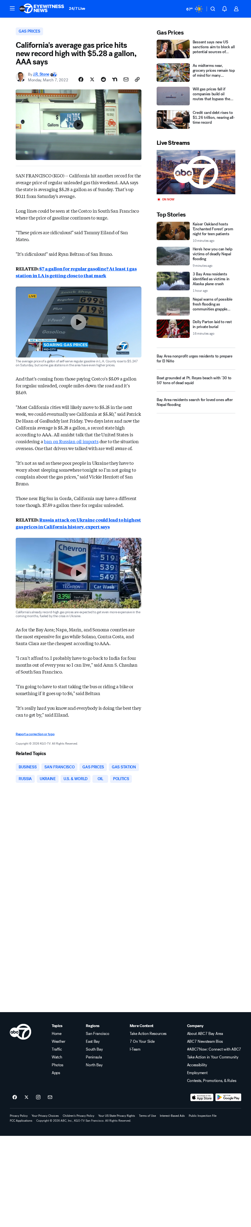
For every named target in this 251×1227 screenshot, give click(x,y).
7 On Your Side (142, 1041)
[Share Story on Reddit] (103, 79)
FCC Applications (21, 1120)
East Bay (93, 1041)
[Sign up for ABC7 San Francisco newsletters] (50, 1097)
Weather (58, 1041)
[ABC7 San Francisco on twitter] (26, 1097)
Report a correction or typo (35, 734)
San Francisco (97, 1034)
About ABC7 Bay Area (205, 1034)
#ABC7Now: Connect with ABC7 (214, 1049)
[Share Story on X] (92, 79)
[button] (12, 8)
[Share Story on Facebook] (81, 79)
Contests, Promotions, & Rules (211, 1081)
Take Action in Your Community (212, 1057)
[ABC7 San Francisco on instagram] (38, 1097)
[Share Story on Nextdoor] (115, 79)
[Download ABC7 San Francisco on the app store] (202, 1097)
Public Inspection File (202, 1115)
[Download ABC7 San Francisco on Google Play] (228, 1097)
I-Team (135, 1049)
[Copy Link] (137, 79)
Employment (197, 1073)
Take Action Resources (148, 1034)
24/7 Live (77, 8)
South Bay (94, 1049)
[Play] (196, 172)
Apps (56, 1073)
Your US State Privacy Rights (116, 1115)
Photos (57, 1065)
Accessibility (197, 1065)
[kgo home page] (20, 1032)
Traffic (57, 1049)
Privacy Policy (19, 1115)
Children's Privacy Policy (78, 1115)
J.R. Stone (41, 74)
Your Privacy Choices (45, 1115)
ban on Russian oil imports (71, 441)
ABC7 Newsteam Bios (205, 1041)
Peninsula (94, 1057)
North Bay (94, 1065)
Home (57, 1034)
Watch (57, 1057)
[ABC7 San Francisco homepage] (41, 8)
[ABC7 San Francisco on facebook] (15, 1097)
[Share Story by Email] (126, 79)
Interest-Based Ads (172, 1115)
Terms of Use (147, 1115)
